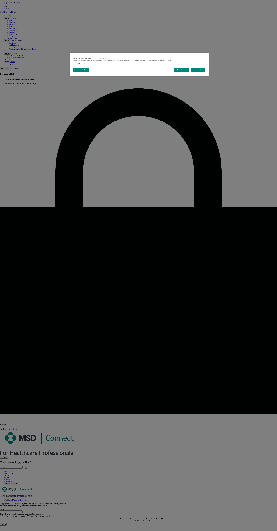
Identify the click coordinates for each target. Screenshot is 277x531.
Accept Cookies (198, 69)
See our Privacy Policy (80, 63)
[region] (139, 64)
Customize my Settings (81, 69)
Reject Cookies (181, 69)
